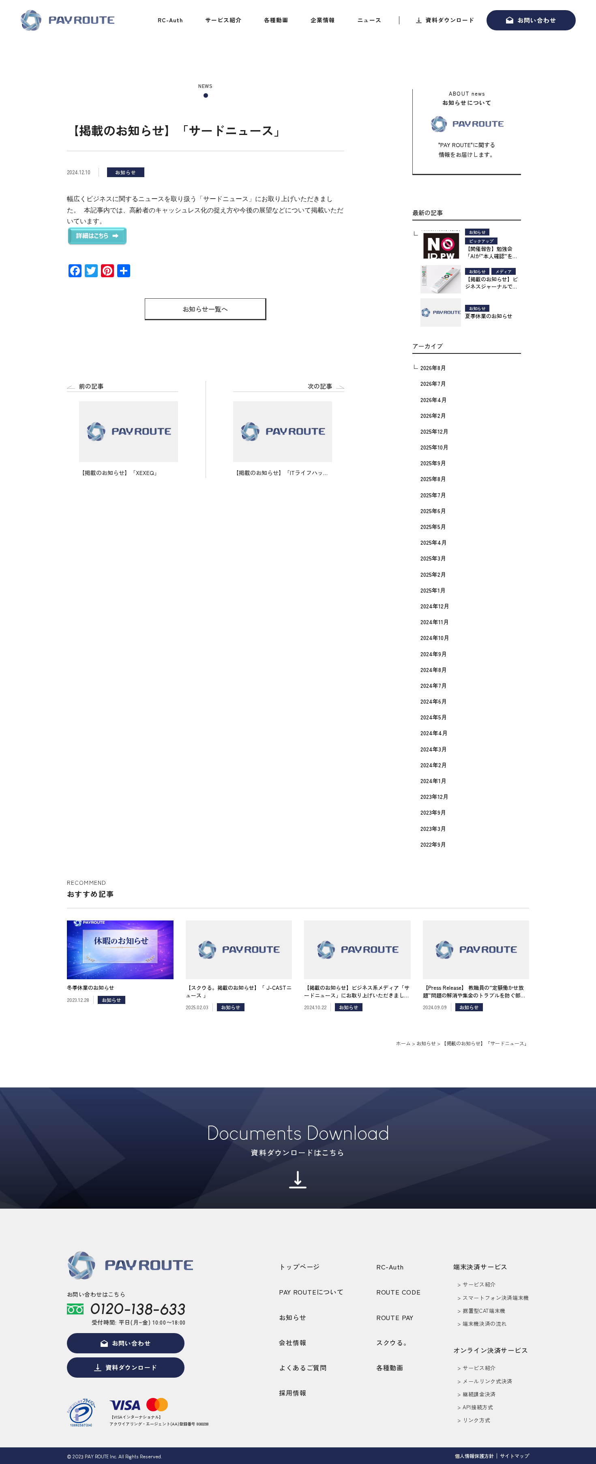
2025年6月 (433, 511)
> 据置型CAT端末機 (481, 1310)
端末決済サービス (480, 1266)
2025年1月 (433, 590)
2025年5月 (433, 526)
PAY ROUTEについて (311, 1292)
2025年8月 (433, 479)
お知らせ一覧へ (205, 309)
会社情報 (292, 1342)
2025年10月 (434, 447)
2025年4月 (433, 542)
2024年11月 (434, 622)
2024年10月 (434, 638)
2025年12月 (434, 431)
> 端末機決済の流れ (482, 1323)
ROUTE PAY (395, 1317)
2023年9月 (433, 812)
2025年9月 (433, 463)
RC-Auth (170, 20)
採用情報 (292, 1393)
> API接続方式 (475, 1407)
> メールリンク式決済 (484, 1381)
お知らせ (292, 1317)
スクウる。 (393, 1342)
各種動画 (276, 20)
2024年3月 (433, 749)
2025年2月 (433, 574)
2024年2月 (433, 765)
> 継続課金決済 (476, 1394)
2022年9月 (433, 844)
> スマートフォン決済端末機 (493, 1297)
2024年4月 (434, 733)
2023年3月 (433, 828)
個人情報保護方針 (474, 1455)
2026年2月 (433, 415)
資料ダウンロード (450, 20)
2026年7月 (433, 383)
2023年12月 (434, 796)
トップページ (299, 1266)
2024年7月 (433, 685)
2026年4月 (433, 400)
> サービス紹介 (476, 1284)
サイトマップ (514, 1455)
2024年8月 (433, 670)
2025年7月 (433, 495)
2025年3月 (433, 558)
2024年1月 (433, 781)
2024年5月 (433, 717)
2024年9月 (433, 654)
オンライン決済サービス (490, 1350)
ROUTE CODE (398, 1292)
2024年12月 (434, 606)
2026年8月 (433, 368)
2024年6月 (433, 701)
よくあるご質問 (303, 1367)
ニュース (369, 20)
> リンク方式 (474, 1420)
